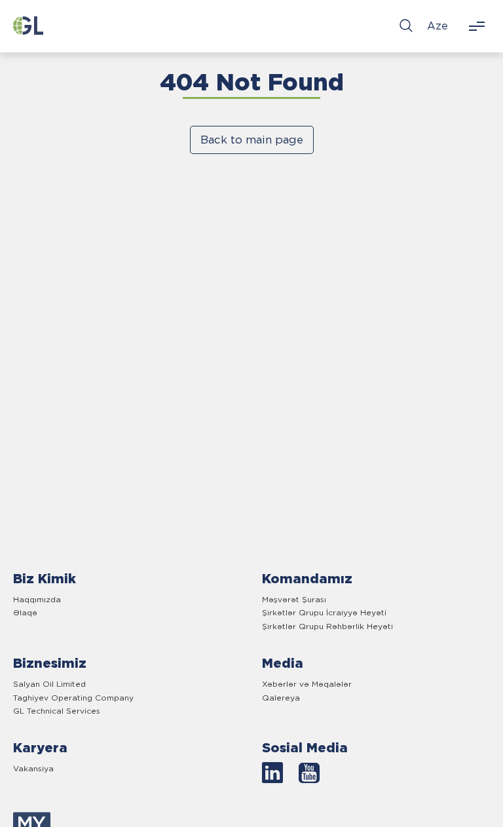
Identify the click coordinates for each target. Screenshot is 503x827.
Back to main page (251, 139)
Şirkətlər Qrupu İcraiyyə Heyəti (324, 612)
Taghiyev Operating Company (73, 697)
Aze (437, 26)
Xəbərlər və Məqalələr (307, 684)
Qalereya (281, 697)
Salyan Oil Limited (49, 684)
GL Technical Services (56, 711)
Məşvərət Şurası (294, 599)
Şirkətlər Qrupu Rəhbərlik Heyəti (327, 626)
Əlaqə (25, 612)
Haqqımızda (37, 599)
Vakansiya (33, 768)
